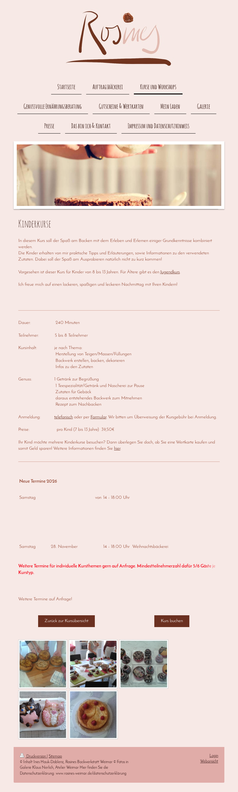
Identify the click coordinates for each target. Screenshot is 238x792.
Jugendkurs (170, 272)
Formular (98, 417)
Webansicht (209, 761)
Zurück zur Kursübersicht (66, 621)
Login (213, 756)
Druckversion (36, 756)
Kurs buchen (172, 621)
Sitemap (55, 756)
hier (117, 448)
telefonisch (63, 417)
